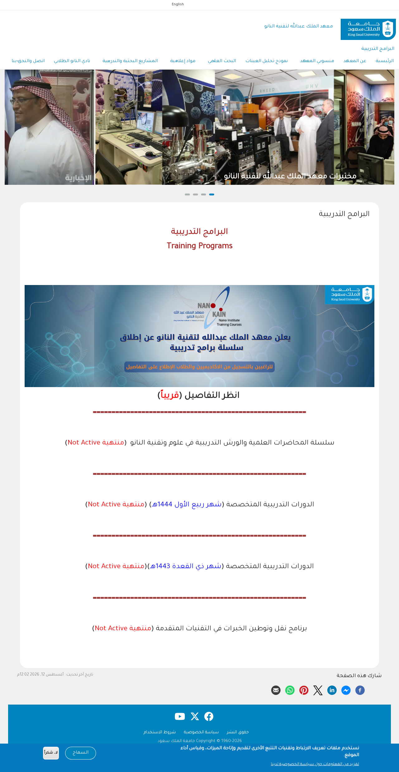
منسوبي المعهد (317, 61)
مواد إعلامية (182, 61)
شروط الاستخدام (160, 732)
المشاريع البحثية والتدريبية (130, 61)
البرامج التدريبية (377, 49)
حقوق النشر (238, 732)
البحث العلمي (222, 61)
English (178, 5)
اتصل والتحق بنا (28, 61)
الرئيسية (385, 61)
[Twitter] (318, 689)
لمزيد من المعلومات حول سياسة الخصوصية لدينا (315, 764)
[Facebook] (360, 689)
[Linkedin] (332, 689)
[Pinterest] (304, 689)
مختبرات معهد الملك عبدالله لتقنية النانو (199, 177)
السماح (81, 752)
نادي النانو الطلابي (72, 61)
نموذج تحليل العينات (266, 61)
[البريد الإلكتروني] (276, 689)
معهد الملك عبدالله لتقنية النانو (298, 26)
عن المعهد (355, 61)
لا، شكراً (51, 753)
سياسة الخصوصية (201, 732)
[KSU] (368, 27)
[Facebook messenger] (346, 689)
